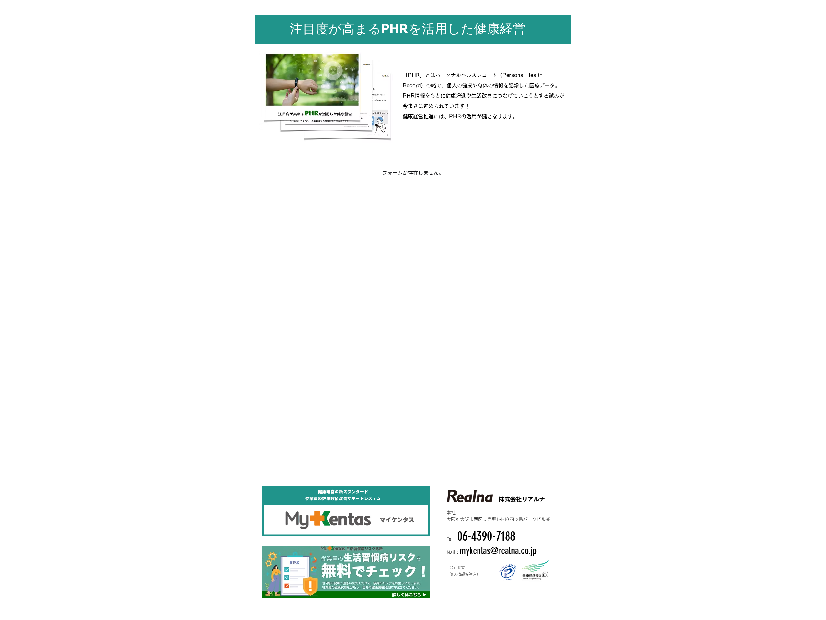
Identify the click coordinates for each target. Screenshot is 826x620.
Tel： (452, 539)
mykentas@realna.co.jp (498, 550)
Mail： (453, 552)
